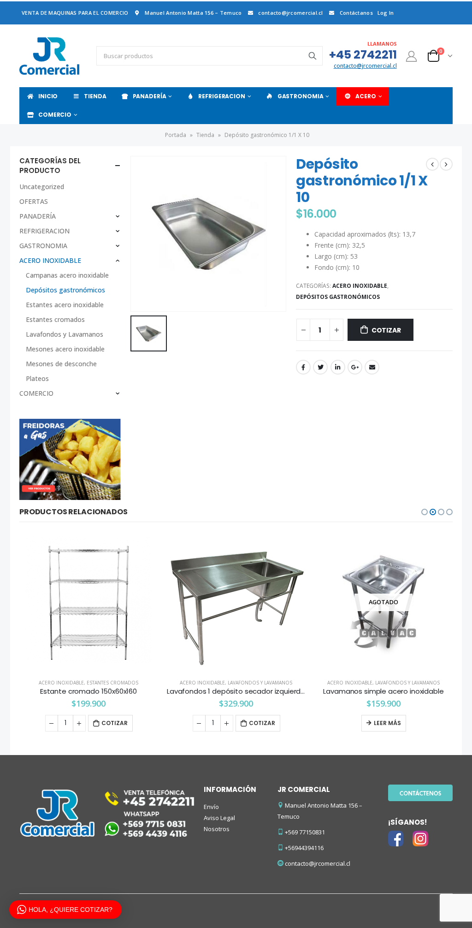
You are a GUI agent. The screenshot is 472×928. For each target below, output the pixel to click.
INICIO (48, 96)
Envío (211, 807)
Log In (386, 12)
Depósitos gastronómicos (338, 297)
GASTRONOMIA (300, 96)
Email (372, 367)
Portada (175, 135)
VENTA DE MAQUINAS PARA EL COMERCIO (75, 12)
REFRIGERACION (221, 96)
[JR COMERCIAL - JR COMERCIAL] (49, 56)
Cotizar (386, 330)
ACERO (365, 96)
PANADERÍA (149, 96)
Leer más (240, 723)
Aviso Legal (219, 818)
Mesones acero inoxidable (65, 349)
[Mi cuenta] (411, 56)
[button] (424, 512)
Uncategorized (41, 186)
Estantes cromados (55, 319)
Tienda (205, 135)
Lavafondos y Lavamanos (64, 334)
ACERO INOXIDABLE (359, 286)
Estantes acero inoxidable (65, 304)
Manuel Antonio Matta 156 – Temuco (193, 12)
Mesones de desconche (61, 363)
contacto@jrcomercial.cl (290, 12)
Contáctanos (356, 12)
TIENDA (95, 96)
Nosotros (217, 829)
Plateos (37, 378)
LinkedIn (337, 367)
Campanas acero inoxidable (67, 275)
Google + (355, 367)
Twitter (320, 367)
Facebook (303, 367)
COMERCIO (54, 115)
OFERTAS (33, 201)
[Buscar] (312, 56)
